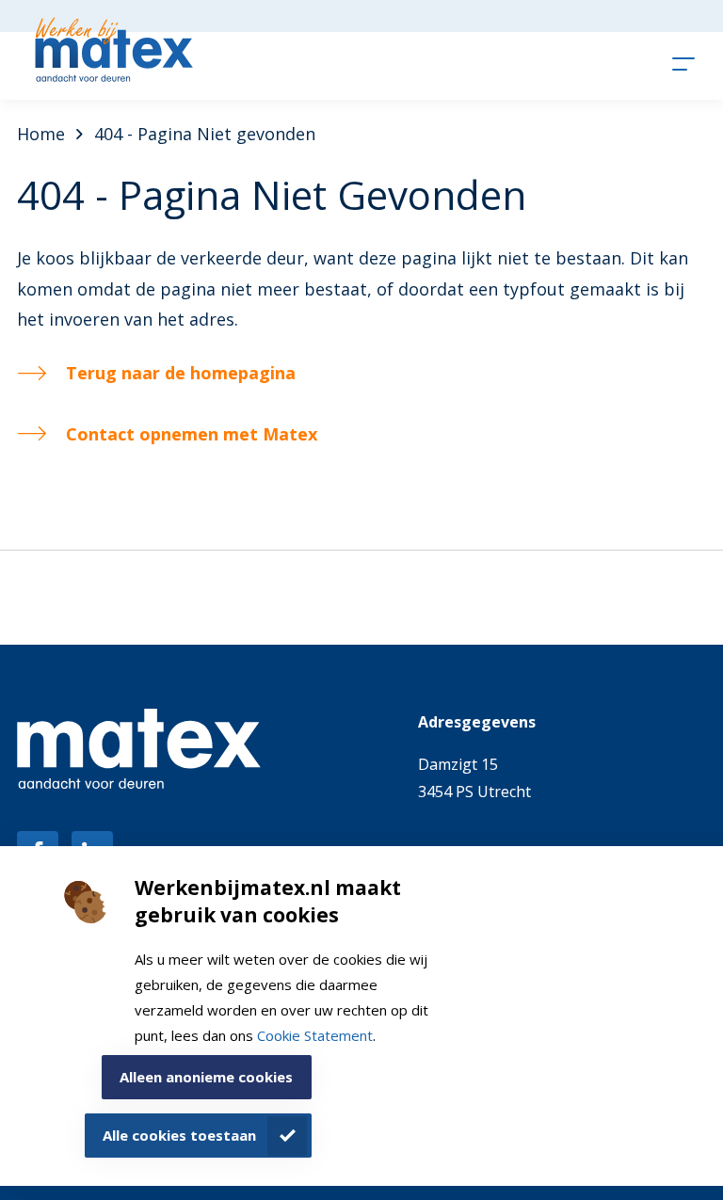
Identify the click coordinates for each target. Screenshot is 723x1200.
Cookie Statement (315, 1035)
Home (41, 133)
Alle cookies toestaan (179, 1135)
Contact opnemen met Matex (191, 434)
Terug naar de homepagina (181, 372)
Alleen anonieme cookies (206, 1076)
